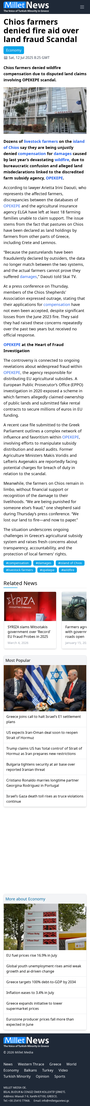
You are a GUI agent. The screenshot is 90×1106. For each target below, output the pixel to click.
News (8, 1064)
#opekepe (47, 570)
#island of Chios (70, 563)
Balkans (30, 1070)
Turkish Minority (17, 1076)
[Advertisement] (45, 849)
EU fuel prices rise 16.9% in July (31, 955)
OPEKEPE (54, 178)
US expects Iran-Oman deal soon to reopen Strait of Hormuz (42, 735)
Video (63, 1070)
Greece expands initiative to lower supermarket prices (34, 1006)
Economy (11, 1070)
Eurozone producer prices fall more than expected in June (40, 1022)
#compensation (17, 563)
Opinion (42, 1076)
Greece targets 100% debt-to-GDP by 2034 (41, 982)
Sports (59, 1076)
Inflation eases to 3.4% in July (30, 992)
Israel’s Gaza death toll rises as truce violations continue (44, 799)
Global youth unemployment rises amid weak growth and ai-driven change (43, 969)
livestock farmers (41, 141)
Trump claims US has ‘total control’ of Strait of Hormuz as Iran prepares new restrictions (44, 751)
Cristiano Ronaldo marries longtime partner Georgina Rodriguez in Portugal (42, 783)
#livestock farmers (19, 570)
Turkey (47, 1070)
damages (63, 153)
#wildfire (67, 570)
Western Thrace (31, 1064)
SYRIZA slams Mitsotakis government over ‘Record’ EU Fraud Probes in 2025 (29, 632)
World (71, 1064)
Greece (55, 1064)
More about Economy (25, 898)
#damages (43, 563)
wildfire (62, 159)
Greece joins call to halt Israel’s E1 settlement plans (43, 719)
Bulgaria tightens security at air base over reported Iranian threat (40, 767)
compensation (32, 153)
